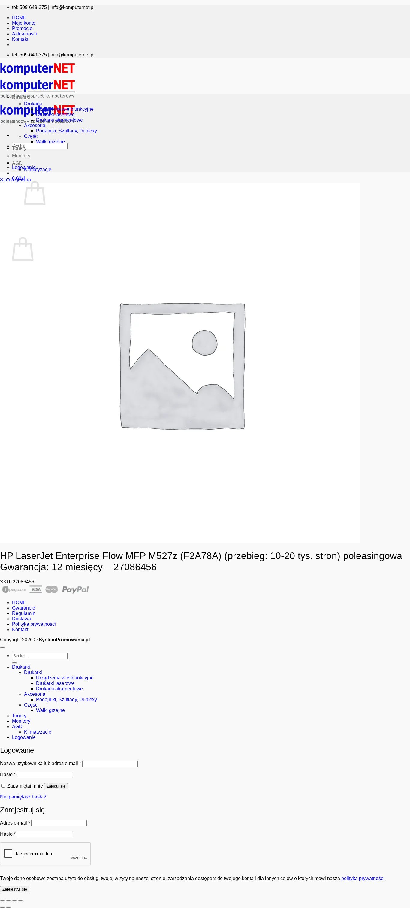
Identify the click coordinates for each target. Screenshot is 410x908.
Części (31, 136)
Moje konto (23, 23)
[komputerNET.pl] (37, 100)
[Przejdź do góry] (2, 647)
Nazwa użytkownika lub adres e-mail (40, 763)
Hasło (8, 774)
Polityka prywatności (34, 624)
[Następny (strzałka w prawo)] (8, 907)
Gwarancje (23, 607)
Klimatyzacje (37, 169)
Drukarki (21, 97)
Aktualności (24, 33)
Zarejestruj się (14, 889)
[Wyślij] (14, 663)
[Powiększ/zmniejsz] (2, 901)
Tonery (19, 148)
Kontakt (20, 39)
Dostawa (21, 618)
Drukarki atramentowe (59, 120)
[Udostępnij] (14, 901)
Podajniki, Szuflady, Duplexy (66, 130)
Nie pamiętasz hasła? (23, 796)
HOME (19, 17)
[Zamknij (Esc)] (20, 901)
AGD (17, 163)
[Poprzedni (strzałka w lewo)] (2, 907)
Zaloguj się (56, 786)
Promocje (22, 28)
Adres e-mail (15, 822)
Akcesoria (34, 125)
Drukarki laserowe (55, 114)
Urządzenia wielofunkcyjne (65, 109)
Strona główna (15, 179)
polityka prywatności (362, 878)
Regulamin (23, 613)
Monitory (21, 155)
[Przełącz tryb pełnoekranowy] (8, 901)
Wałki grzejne (50, 141)
